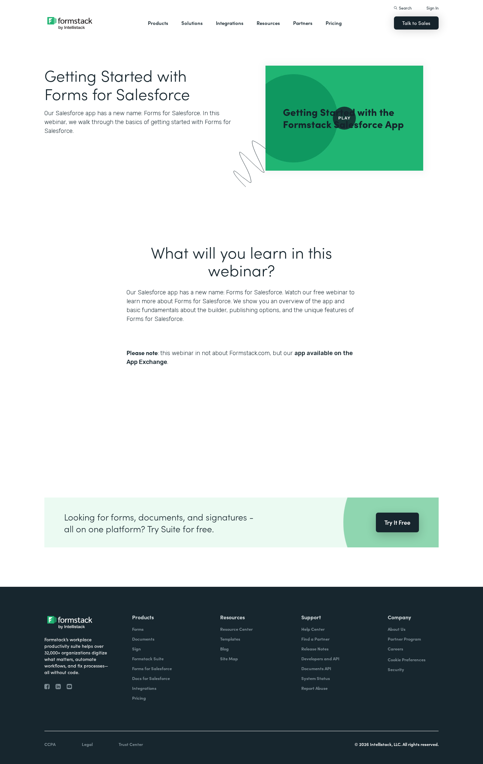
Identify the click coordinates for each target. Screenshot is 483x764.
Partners (302, 22)
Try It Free (397, 522)
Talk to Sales (416, 22)
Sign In (432, 8)
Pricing (334, 22)
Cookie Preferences (407, 659)
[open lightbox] (344, 118)
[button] (158, 23)
